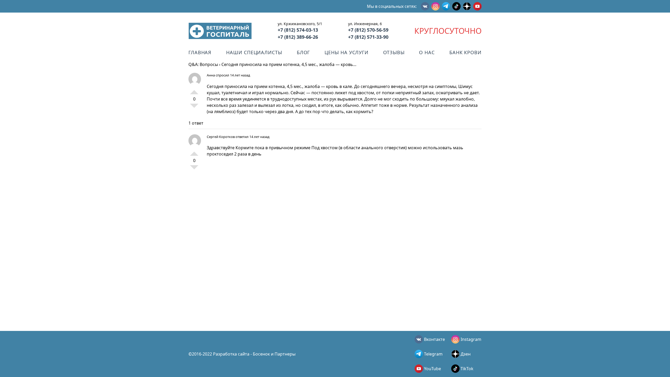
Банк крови (465, 52)
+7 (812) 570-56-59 (368, 30)
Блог (303, 52)
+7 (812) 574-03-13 (298, 30)
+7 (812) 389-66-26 (298, 37)
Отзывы (393, 52)
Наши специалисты (254, 52)
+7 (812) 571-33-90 (368, 37)
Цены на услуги (346, 52)
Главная (199, 52)
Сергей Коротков (221, 136)
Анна (211, 75)
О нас (427, 52)
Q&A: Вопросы (203, 64)
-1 (194, 108)
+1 (194, 90)
